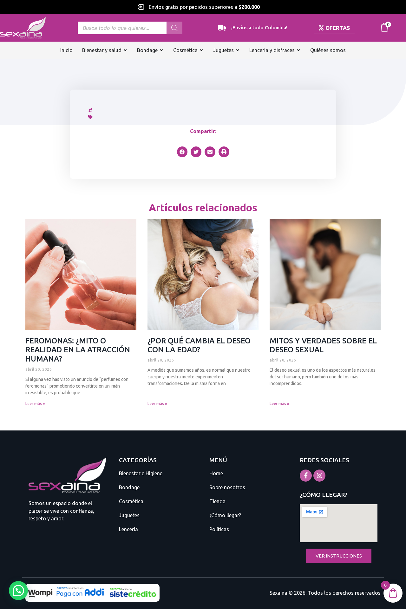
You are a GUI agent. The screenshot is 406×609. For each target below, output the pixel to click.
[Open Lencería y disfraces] (298, 50)
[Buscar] (174, 28)
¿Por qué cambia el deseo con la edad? (199, 345)
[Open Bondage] (161, 50)
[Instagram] (319, 476)
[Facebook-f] (306, 476)
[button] (182, 151)
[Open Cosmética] (201, 50)
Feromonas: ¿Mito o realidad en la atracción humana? (77, 349)
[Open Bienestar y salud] (125, 50)
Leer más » (35, 404)
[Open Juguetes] (237, 50)
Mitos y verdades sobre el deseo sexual (323, 345)
